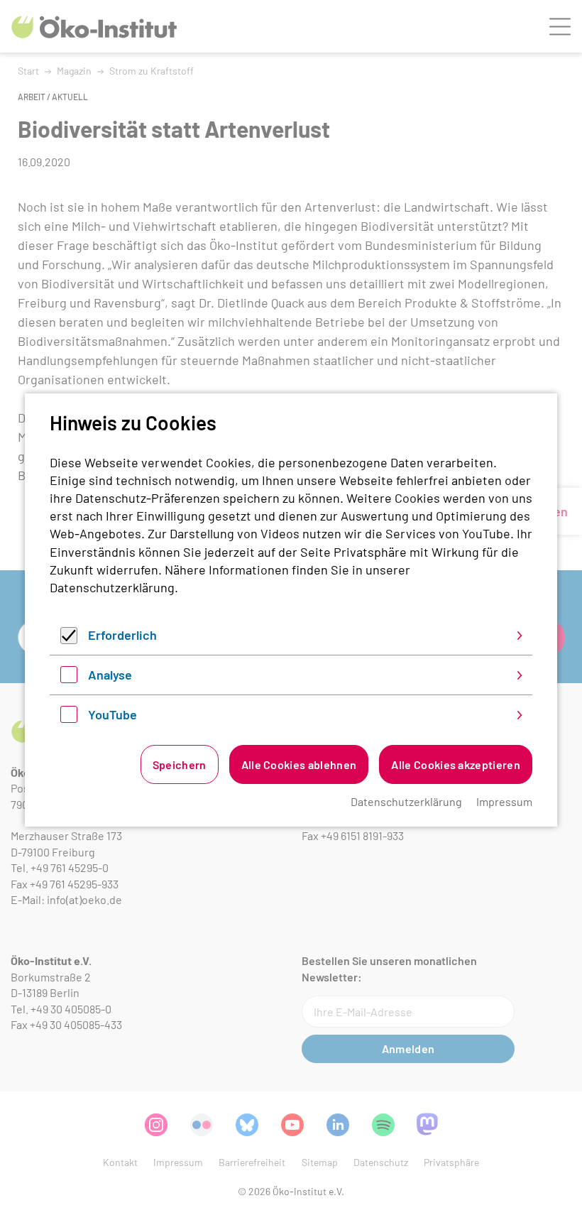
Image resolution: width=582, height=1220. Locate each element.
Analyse (110, 674)
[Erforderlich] (68, 639)
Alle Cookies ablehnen (299, 764)
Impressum (504, 801)
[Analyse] (68, 678)
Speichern (180, 764)
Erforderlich (122, 635)
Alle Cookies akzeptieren (455, 764)
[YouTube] (68, 718)
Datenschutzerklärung (112, 587)
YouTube (112, 714)
